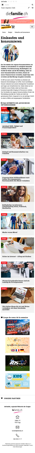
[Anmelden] (32, 7)
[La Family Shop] (8, 26)
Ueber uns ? (28, 443)
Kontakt (22, 443)
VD (8, 1)
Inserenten (20, 445)
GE (11, 1)
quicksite (13, 443)
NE (13, 1)
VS (16, 1)
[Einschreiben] (28, 7)
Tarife (13, 8)
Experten (8, 8)
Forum (3, 8)
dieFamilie (4, 1)
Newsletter (26, 445)
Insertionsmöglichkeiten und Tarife (10, 445)
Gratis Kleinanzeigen (17, 446)
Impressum (18, 443)
